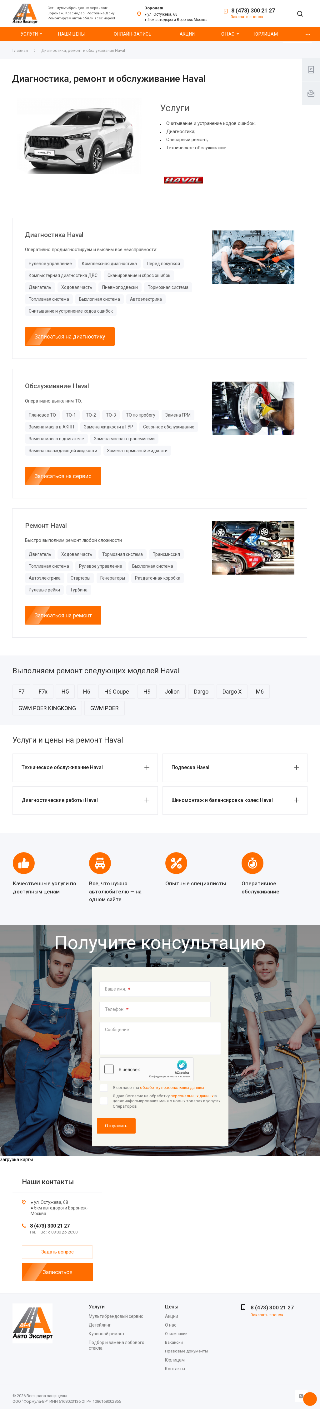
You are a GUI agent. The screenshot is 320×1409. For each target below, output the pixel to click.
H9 (147, 691)
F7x (43, 691)
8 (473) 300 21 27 (253, 10)
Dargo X (232, 691)
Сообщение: (117, 1029)
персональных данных (192, 1096)
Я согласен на (158, 1087)
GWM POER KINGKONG (47, 708)
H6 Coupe (116, 691)
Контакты (175, 1368)
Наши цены (71, 34)
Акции (187, 34)
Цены (171, 1307)
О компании (176, 1333)
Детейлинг (100, 1324)
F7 (21, 691)
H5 (65, 691)
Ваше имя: (117, 989)
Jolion (172, 691)
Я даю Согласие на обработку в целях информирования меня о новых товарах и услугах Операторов (166, 1101)
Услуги (29, 34)
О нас (228, 34)
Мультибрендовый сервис (116, 1316)
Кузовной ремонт (107, 1333)
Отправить (116, 1126)
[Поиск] (300, 14)
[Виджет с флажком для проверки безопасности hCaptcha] (146, 1069)
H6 (86, 691)
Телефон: (117, 1009)
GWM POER (104, 708)
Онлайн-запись (133, 34)
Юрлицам (266, 34)
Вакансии (174, 1342)
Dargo (201, 691)
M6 (260, 691)
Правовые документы (186, 1351)
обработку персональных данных (172, 1087)
